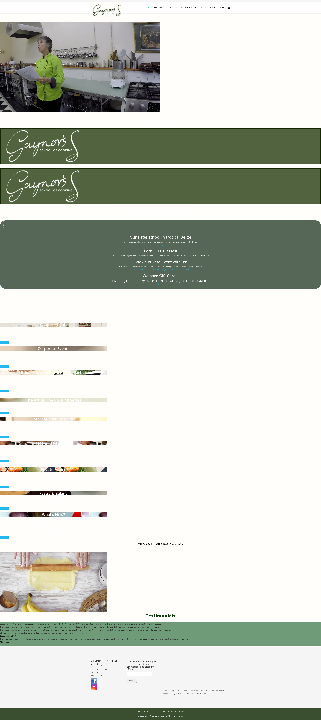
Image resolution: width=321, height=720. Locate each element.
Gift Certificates (188, 8)
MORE (222, 8)
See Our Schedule (159, 711)
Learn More (4, 342)
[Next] (2, 287)
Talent (203, 8)
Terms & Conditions (176, 711)
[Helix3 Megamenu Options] (229, 7)
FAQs (138, 711)
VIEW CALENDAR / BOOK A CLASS (160, 544)
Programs (158, 8)
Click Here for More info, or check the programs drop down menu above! (160, 269)
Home (148, 8)
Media (146, 711)
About (213, 8)
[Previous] (0, 287)
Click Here (160, 245)
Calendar (173, 8)
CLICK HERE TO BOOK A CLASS (160, 215)
